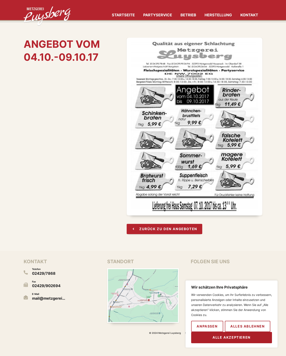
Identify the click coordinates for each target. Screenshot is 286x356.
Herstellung (218, 15)
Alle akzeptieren (232, 337)
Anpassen (207, 326)
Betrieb (188, 15)
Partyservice (157, 15)
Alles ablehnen (247, 326)
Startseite (123, 15)
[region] (232, 314)
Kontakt (249, 15)
